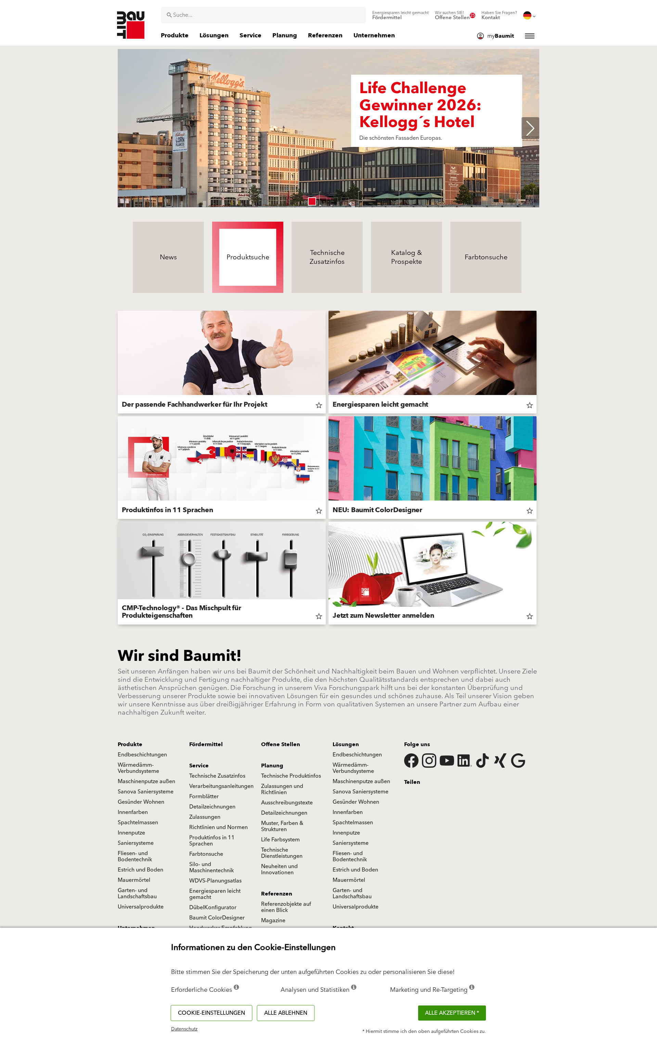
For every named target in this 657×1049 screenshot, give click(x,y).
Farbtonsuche (206, 854)
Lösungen (346, 744)
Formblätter (204, 796)
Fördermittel (206, 744)
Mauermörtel (134, 880)
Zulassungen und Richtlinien (282, 789)
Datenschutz (184, 1029)
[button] (312, 201)
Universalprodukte (141, 907)
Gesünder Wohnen (141, 802)
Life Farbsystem (280, 839)
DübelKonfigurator (212, 907)
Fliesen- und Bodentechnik (135, 856)
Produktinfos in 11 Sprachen (212, 841)
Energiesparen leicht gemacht (215, 894)
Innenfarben (133, 812)
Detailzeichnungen (212, 807)
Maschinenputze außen (146, 781)
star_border (319, 405)
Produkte (130, 744)
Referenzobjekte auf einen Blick (286, 907)
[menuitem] (400, 15)
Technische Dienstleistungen (281, 853)
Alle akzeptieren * (452, 1013)
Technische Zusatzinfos (217, 776)
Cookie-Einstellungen (211, 1013)
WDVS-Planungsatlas (215, 881)
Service (199, 765)
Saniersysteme (136, 843)
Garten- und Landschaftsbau (137, 893)
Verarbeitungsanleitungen (221, 786)
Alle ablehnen (285, 1013)
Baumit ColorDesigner (217, 918)
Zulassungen (204, 817)
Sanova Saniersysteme (145, 792)
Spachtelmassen (138, 822)
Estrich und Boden (140, 870)
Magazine (273, 920)
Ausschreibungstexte (287, 802)
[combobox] (263, 15)
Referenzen (276, 894)
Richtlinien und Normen (218, 827)
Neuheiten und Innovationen (279, 869)
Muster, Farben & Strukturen (282, 826)
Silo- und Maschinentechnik (211, 867)
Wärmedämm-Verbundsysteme (138, 768)
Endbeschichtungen (142, 755)
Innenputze (131, 833)
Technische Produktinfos (291, 776)
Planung (272, 765)
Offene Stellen (280, 744)
